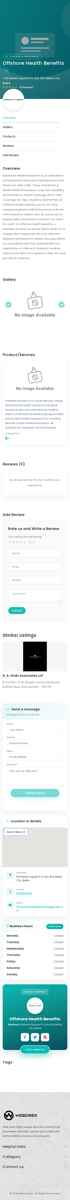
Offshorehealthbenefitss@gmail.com (39, 908)
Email (10, 751)
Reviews (8, 146)
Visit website (35, 1049)
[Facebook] (25, 1037)
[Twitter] (35, 1037)
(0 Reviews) (26, 87)
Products (9, 136)
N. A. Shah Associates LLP (23, 675)
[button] (7, 304)
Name (10, 723)
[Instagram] (45, 1037)
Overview (9, 118)
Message (12, 764)
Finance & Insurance (24, 56)
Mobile (11, 737)
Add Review (11, 155)
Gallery (8, 127)
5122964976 (24, 893)
